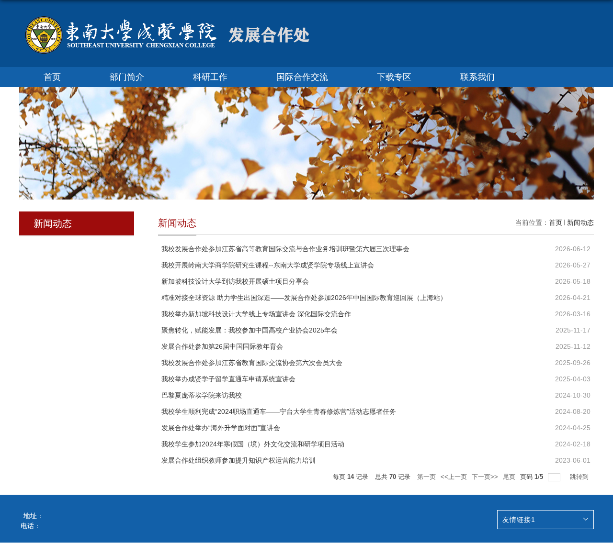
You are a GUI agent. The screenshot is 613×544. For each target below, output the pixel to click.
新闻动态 (580, 222)
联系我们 (477, 77)
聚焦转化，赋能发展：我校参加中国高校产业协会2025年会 (249, 330)
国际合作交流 (302, 77)
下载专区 (394, 77)
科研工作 (210, 77)
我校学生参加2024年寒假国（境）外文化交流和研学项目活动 (252, 444)
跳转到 (580, 476)
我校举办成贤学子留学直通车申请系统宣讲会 (228, 379)
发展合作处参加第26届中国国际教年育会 (222, 346)
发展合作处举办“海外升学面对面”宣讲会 (220, 428)
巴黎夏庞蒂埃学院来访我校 (201, 395)
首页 (52, 77)
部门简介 (127, 77)
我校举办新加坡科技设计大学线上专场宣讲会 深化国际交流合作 (256, 314)
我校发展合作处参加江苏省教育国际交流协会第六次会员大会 (251, 362)
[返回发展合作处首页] (167, 18)
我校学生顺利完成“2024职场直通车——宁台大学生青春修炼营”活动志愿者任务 (278, 411)
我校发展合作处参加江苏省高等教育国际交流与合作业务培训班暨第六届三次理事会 (285, 249)
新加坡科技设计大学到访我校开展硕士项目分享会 (235, 281)
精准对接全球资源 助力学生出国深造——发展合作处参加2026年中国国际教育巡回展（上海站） (304, 297)
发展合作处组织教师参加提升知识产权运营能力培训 (238, 460)
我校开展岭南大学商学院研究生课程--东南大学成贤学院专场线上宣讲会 (267, 265)
